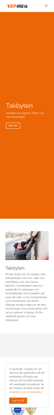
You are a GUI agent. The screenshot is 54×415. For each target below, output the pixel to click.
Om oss (13, 125)
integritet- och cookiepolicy (25, 392)
